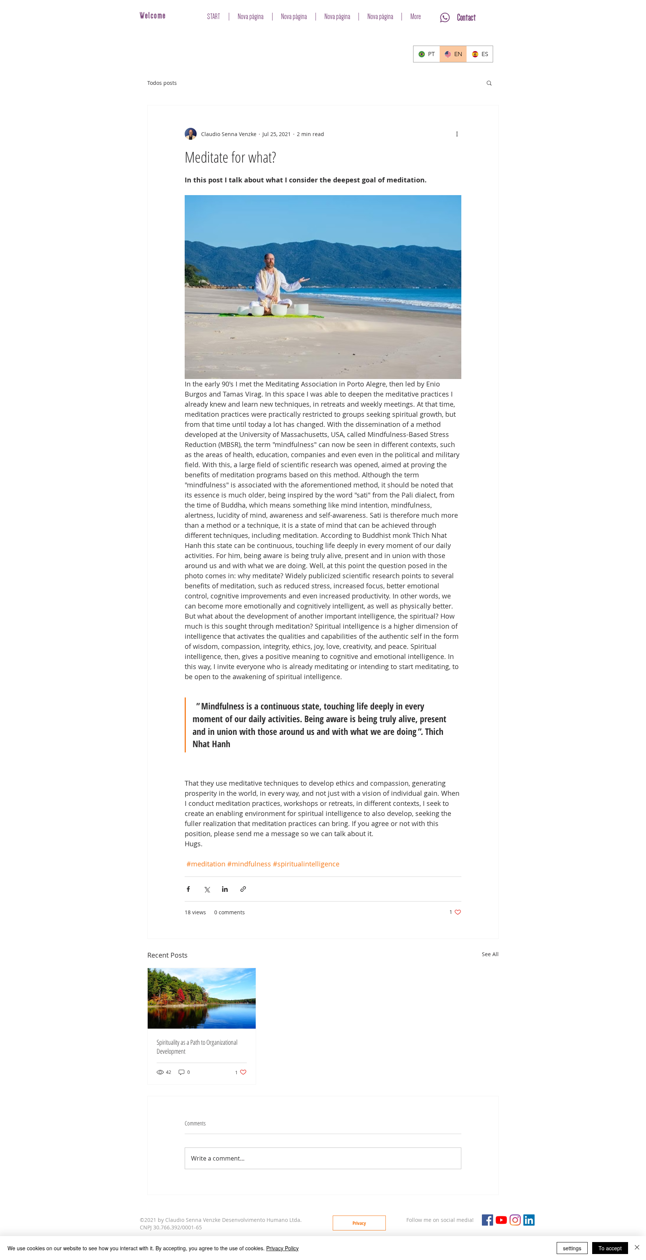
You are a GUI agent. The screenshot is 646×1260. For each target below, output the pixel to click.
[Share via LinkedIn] (224, 889)
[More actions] (456, 133)
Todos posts (162, 82)
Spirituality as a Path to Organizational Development (197, 1047)
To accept (610, 1248)
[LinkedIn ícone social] (529, 1220)
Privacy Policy (282, 1248)
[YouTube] (501, 1220)
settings (572, 1248)
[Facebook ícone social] (487, 1220)
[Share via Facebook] (188, 889)
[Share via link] (243, 889)
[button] (489, 83)
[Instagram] (515, 1220)
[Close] (637, 1248)
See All (490, 954)
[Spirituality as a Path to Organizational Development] (202, 998)
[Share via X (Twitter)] (206, 889)
